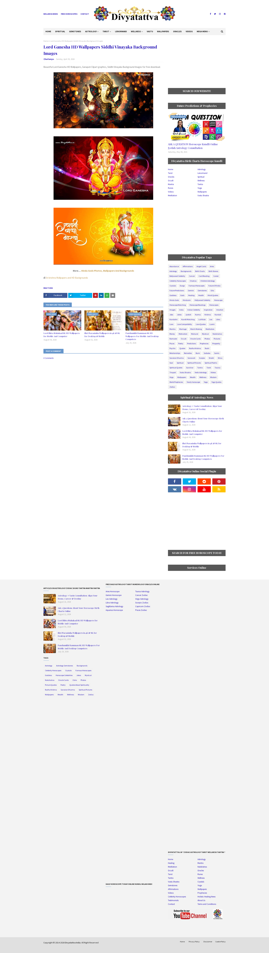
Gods (182, 295)
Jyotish (188, 314)
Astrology (202, 169)
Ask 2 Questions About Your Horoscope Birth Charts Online (203, 420)
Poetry (180, 343)
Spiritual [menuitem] (60, 31)
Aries (212, 266)
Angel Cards (201, 266)
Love (171, 324)
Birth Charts (200, 271)
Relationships (175, 353)
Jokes (179, 314)
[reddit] (204, 481)
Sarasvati (191, 358)
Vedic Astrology (201, 372)
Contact (84, 14)
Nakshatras (217, 334)
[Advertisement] (197, 61)
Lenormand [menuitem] (121, 31)
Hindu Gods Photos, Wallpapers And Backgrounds (107, 270)
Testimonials (173, 900)
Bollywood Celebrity (177, 276)
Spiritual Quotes (176, 367)
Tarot (170, 173)
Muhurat (194, 334)
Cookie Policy (220, 941)
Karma (198, 314)
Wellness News (50, 14)
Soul (171, 363)
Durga (182, 286)
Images (172, 310)
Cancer (192, 276)
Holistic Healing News (206, 896)
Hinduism (187, 300)
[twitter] (215, 14)
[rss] (219, 489)
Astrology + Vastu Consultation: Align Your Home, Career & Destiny (202, 407)
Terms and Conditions (207, 904)
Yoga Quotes (216, 382)
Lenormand (202, 173)
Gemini (191, 290)
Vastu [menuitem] (150, 31)
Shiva (220, 358)
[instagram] (220, 14)
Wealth (193, 377)
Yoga (200, 188)
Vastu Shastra (203, 195)
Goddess (173, 295)
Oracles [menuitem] (177, 31)
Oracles (171, 177)
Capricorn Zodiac (142, 606)
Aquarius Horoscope (114, 610)
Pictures (217, 339)
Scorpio (202, 358)
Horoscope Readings (197, 305)
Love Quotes (201, 324)
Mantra (171, 184)
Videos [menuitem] (189, 31)
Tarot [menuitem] (106, 31)
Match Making (196, 329)
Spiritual (201, 177)
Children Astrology (207, 281)
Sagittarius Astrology (114, 606)
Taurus (217, 367)
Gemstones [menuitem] (75, 31)
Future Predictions (177, 290)
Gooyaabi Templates (92, 949)
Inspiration (208, 310)
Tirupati (173, 372)
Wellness (201, 180)
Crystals (173, 286)
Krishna (208, 314)
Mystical (205, 334)
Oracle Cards (195, 339)
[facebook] (210, 14)
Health (201, 295)
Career (216, 276)
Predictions (191, 343)
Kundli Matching (188, 319)
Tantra (200, 184)
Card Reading (204, 276)
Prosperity (216, 343)
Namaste (173, 339)
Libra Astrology (112, 602)
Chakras (193, 281)
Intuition (219, 310)
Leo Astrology (111, 599)
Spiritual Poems (211, 363)
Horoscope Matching (178, 305)
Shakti (211, 358)
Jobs (171, 314)
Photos (207, 339)
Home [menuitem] (48, 31)
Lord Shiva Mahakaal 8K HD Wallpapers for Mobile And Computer (61, 335)
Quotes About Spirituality (79, 685)
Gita (212, 290)
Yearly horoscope (193, 382)
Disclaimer (207, 941)
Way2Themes (65, 949)
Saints (216, 353)
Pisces (172, 343)
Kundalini (173, 319)
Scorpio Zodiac (141, 602)
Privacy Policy (194, 941)
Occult (170, 180)
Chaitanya (49, 59)
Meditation (172, 195)
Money (172, 334)
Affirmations (188, 266)
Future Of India (214, 286)
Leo (210, 319)
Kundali (218, 314)
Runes (170, 188)
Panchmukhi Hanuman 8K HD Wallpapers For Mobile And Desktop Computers (142, 336)
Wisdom (213, 377)
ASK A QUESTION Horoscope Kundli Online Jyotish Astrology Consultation (193, 146)
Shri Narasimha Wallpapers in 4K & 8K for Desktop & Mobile (102, 335)
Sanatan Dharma (177, 358)
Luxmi (212, 324)
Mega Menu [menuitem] (202, 31)
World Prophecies (176, 382)
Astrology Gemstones (64, 665)
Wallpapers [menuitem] (163, 31)
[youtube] (204, 489)
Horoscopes (213, 305)
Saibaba (207, 353)
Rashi (207, 348)
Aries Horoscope (112, 591)
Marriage (182, 329)
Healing (191, 295)
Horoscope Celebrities (64, 675)
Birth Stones (213, 271)
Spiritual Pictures (194, 363)
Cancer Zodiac (141, 595)
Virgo (171, 377)
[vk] (174, 489)
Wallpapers (202, 191)
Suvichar (189, 367)
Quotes (182, 348)
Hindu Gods (174, 300)
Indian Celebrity (193, 310)
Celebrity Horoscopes (178, 281)
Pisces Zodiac (141, 610)
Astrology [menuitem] (91, 31)
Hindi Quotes (213, 295)
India (181, 310)
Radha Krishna (195, 348)
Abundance (174, 266)
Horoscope (218, 300)
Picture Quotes (51, 685)
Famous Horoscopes (197, 286)
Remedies (188, 353)
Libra (218, 319)
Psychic (173, 348)
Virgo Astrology (141, 599)
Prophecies (204, 343)
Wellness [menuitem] (136, 31)
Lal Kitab (201, 319)
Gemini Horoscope (113, 595)
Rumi (198, 353)
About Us (201, 900)
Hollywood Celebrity (202, 300)
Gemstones (202, 290)
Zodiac (172, 387)
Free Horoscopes (69, 14)
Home (45, 41)
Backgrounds (186, 271)
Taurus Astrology (142, 591)
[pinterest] (224, 14)
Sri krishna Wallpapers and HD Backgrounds (67, 277)
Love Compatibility (184, 324)
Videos (171, 191)
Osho (75, 680)
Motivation (183, 334)
